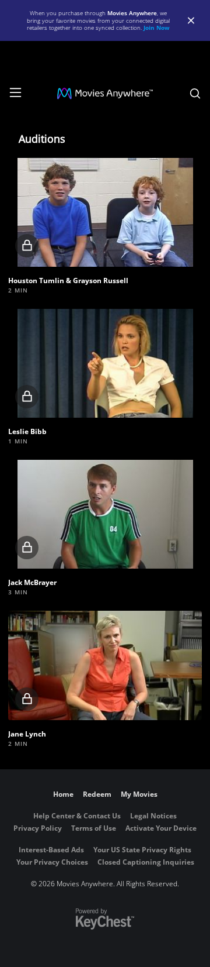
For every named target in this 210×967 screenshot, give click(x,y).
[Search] (195, 94)
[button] (104, 212)
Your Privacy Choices (52, 862)
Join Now (157, 27)
